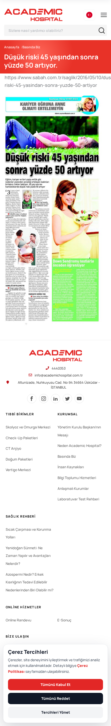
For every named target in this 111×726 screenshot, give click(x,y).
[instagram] (43, 398)
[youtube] (79, 398)
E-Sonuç (64, 620)
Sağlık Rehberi (21, 516)
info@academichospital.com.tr (59, 375)
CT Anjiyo (13, 448)
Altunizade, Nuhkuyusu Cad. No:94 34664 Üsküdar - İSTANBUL (59, 385)
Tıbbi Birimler (20, 414)
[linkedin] (55, 398)
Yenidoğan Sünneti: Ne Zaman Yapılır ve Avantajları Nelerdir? (28, 556)
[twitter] (67, 398)
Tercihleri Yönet (55, 712)
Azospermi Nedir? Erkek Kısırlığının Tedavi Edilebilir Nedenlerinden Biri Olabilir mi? (29, 582)
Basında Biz (31, 47)
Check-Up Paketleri (22, 438)
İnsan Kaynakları (71, 467)
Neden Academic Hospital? (79, 445)
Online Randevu (18, 620)
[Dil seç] (89, 15)
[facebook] (31, 398)
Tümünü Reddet (55, 698)
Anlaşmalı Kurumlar (73, 488)
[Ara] (101, 30)
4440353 (59, 368)
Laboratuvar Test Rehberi (78, 499)
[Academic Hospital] (55, 355)
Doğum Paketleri (19, 459)
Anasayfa (11, 47)
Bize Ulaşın (17, 636)
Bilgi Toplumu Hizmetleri (77, 477)
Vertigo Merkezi (18, 469)
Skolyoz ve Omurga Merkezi (28, 427)
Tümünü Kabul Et (55, 684)
